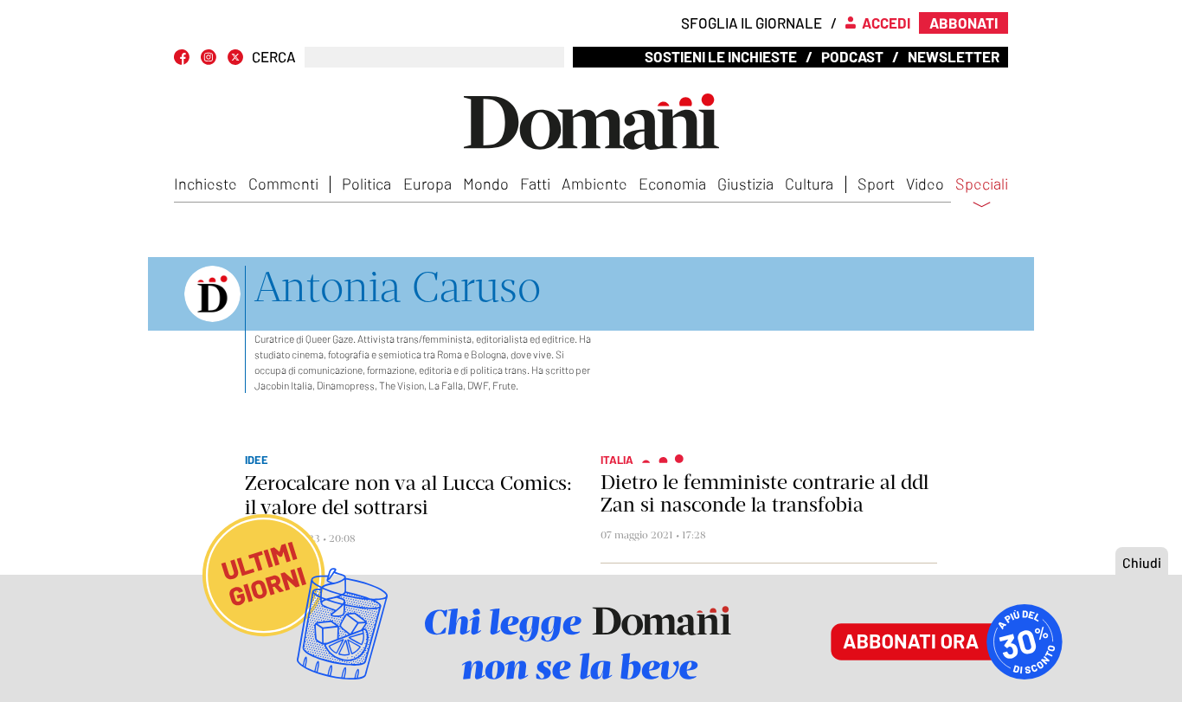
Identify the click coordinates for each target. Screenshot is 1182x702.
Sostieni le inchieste (721, 56)
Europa (427, 183)
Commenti (283, 183)
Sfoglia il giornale (751, 22)
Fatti (535, 183)
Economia (672, 183)
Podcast (852, 56)
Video (925, 183)
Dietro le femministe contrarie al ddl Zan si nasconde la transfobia (764, 493)
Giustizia (745, 183)
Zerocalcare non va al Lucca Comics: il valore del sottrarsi (408, 495)
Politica (366, 183)
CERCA (274, 56)
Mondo (486, 183)
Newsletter (953, 56)
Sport (876, 183)
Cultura (809, 183)
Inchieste (205, 183)
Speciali (981, 184)
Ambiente (594, 183)
